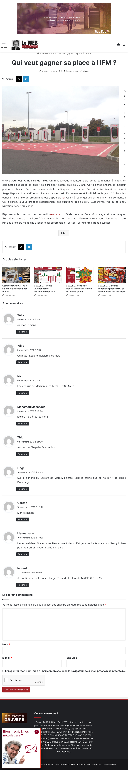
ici (63, 197)
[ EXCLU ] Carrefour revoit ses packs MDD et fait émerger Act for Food (111, 288)
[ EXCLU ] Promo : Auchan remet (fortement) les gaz (44, 288)
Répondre (22, 331)
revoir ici (56, 214)
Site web (71, 657)
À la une (52, 53)
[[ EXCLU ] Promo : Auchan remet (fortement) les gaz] (48, 275)
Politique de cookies (65, 764)
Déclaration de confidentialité (101, 764)
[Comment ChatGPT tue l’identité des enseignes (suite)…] (16, 275)
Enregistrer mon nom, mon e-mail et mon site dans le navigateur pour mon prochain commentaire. (65, 670)
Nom (6, 644)
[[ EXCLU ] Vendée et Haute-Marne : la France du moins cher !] (80, 275)
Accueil (43, 53)
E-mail (7, 657)
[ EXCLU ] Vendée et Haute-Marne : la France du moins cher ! (79, 288)
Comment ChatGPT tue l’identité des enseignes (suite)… (14, 288)
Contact (81, 764)
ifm (64, 233)
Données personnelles (42, 764)
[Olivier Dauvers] (24, 45)
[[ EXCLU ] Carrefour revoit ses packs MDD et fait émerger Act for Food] (112, 275)
